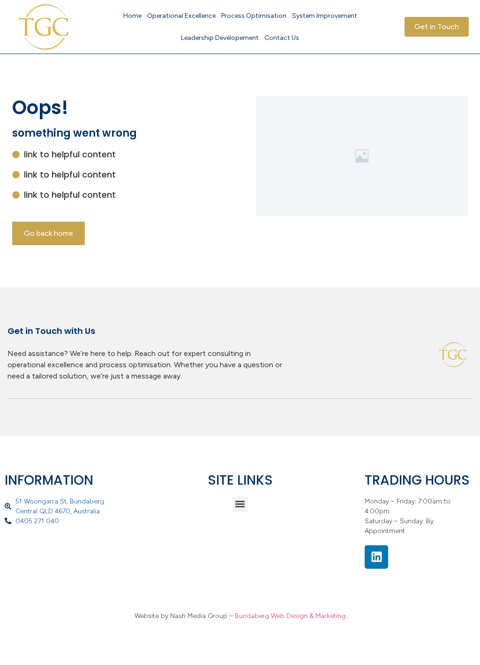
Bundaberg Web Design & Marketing (290, 616)
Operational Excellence (181, 16)
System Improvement (324, 16)
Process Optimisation (253, 16)
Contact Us (281, 38)
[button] (240, 504)
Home (132, 16)
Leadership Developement (220, 38)
